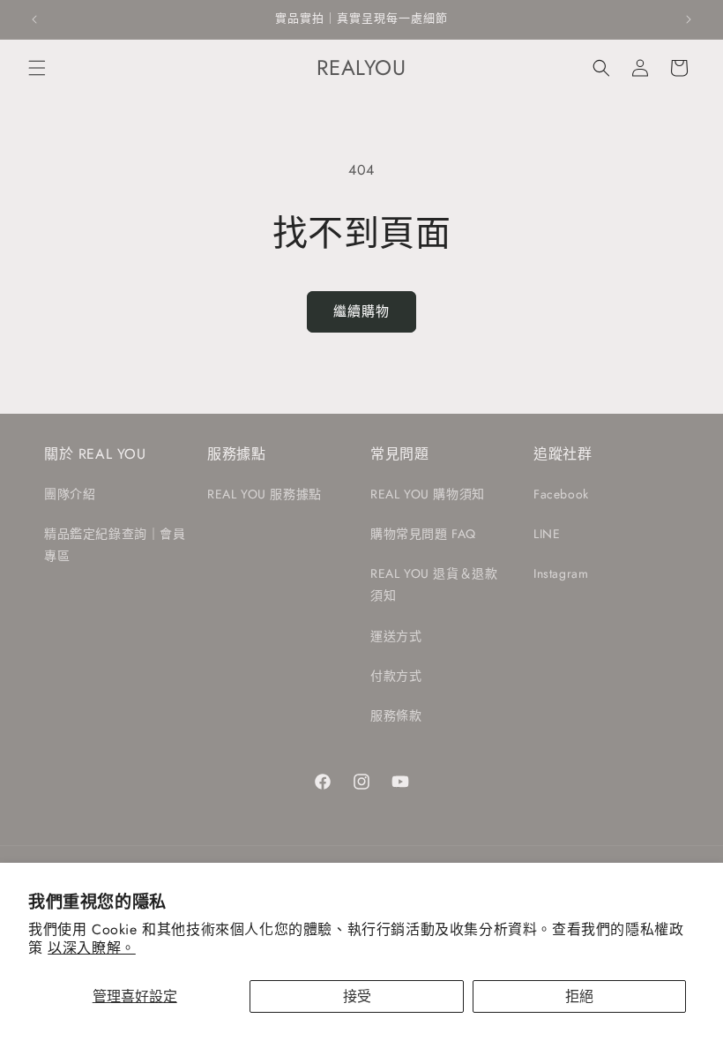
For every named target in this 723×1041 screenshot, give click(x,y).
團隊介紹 (69, 494)
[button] (37, 68)
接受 (357, 996)
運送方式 (395, 636)
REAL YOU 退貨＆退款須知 (433, 584)
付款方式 (395, 676)
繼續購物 (361, 311)
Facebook (561, 494)
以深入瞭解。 (92, 948)
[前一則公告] (34, 19)
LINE (546, 534)
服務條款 (395, 715)
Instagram (560, 573)
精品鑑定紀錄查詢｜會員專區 (115, 545)
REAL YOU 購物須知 (427, 494)
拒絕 (579, 996)
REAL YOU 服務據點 (264, 494)
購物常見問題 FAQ (423, 534)
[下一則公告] (688, 19)
